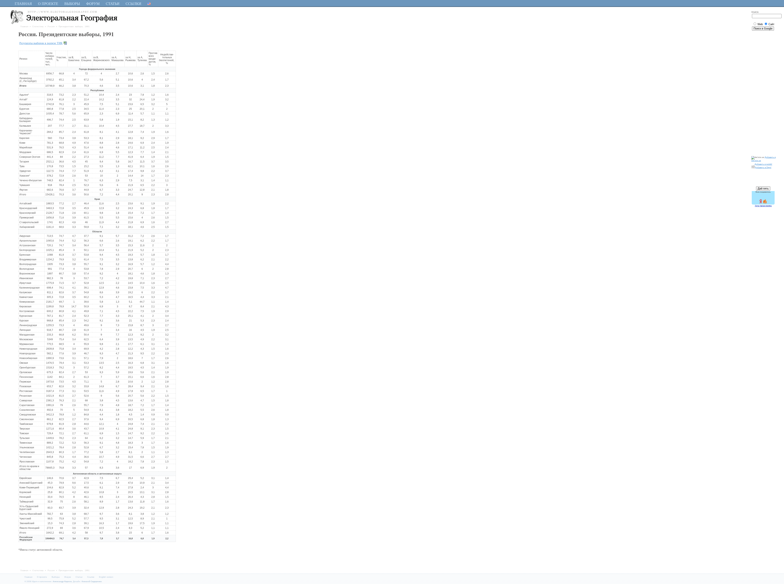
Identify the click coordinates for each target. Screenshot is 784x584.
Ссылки (90, 577)
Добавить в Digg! (763, 167)
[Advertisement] (763, 92)
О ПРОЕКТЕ (48, 3)
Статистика (37, 26)
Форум (67, 577)
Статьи (79, 577)
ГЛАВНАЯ (23, 3)
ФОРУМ (93, 3)
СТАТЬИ (112, 3)
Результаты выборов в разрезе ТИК (40, 43)
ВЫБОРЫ (72, 3)
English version (106, 577)
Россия (51, 26)
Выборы (56, 577)
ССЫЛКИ (133, 3)
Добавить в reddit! (763, 164)
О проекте (42, 577)
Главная (24, 26)
